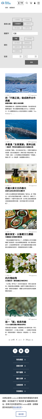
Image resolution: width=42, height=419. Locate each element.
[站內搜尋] (27, 3)
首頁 (6, 7)
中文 (21, 3)
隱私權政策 (17, 407)
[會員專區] (34, 3)
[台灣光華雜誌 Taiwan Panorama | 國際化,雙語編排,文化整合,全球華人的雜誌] (8, 3)
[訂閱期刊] (31, 3)
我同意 (21, 414)
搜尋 (31, 62)
